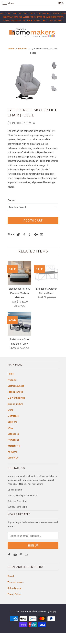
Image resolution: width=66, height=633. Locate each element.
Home (11, 374)
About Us (12, 451)
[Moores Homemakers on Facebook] (9, 555)
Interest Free (14, 446)
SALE (10, 427)
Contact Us (13, 457)
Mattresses (13, 416)
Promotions (13, 440)
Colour (11, 200)
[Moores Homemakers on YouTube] (15, 555)
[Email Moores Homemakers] (27, 555)
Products (12, 380)
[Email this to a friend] (41, 234)
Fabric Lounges (15, 392)
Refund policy (14, 588)
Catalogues (13, 434)
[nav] (8, 3)
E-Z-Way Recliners (16, 398)
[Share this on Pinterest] (29, 234)
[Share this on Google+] (35, 234)
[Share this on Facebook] (23, 234)
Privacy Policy (14, 594)
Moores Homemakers (27, 611)
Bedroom (12, 422)
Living (10, 410)
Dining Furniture (15, 404)
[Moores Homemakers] (33, 33)
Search (11, 576)
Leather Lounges (16, 386)
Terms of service (16, 582)
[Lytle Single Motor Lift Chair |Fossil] (28, 81)
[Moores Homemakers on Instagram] (21, 555)
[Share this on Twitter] (17, 234)
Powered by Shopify (47, 611)
